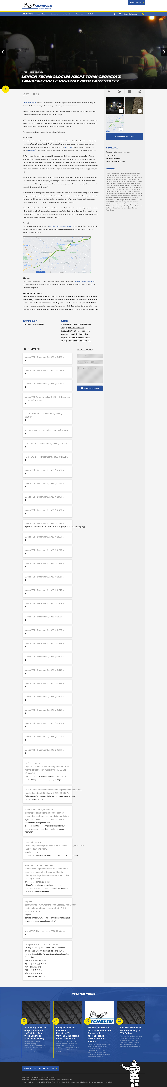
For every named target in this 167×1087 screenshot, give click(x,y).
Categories (54, 14)
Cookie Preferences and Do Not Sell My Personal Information (84, 1082)
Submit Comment (91, 388)
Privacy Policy (51, 1082)
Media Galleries (41, 14)
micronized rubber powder (79, 341)
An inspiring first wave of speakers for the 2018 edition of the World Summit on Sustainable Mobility (35, 1033)
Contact (90, 14)
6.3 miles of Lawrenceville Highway (60, 226)
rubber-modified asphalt (79, 337)
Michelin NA (67, 14)
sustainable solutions (70, 331)
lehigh (64, 328)
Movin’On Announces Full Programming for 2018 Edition (130, 1030)
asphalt (64, 337)
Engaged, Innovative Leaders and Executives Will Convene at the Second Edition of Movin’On (67, 1033)
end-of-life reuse (76, 328)
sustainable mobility (82, 324)
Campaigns (79, 14)
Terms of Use (61, 1082)
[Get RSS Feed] (109, 91)
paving (64, 341)
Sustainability (38, 324)
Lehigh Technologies (79, 334)
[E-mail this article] (129, 91)
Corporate (27, 324)
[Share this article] (140, 91)
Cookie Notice (109, 1082)
